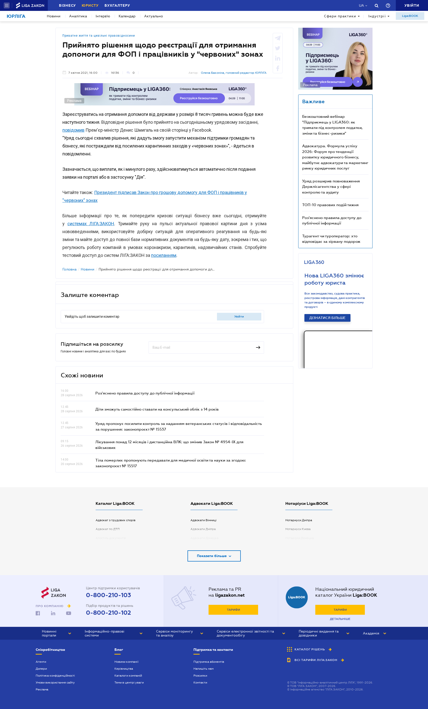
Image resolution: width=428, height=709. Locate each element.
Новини (53, 16)
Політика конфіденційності (55, 675)
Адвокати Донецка (204, 538)
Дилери (41, 668)
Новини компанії (126, 661)
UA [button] (361, 5)
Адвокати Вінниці (203, 520)
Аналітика (78, 16)
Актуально (153, 16)
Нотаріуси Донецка (299, 538)
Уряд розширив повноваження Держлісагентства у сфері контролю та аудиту (331, 186)
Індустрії (377, 16)
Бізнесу (67, 5)
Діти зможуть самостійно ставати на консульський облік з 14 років (157, 409)
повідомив (73, 130)
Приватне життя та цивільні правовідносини (98, 35)
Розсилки (200, 675)
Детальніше (340, 619)
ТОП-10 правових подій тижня (330, 204)
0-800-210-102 (108, 613)
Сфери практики (340, 16)
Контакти (200, 682)
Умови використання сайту (55, 682)
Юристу (90, 5)
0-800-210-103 (108, 595)
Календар (127, 16)
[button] (7, 5)
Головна (69, 269)
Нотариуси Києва (298, 529)
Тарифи (233, 609)
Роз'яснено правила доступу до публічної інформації (144, 393)
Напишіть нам (203, 668)
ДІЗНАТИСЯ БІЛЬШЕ (327, 318)
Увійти (239, 316)
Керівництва (123, 668)
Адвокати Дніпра (203, 529)
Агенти (41, 661)
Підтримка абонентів (208, 661)
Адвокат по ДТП (108, 529)
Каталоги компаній (128, 675)
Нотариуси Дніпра (298, 520)
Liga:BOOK (410, 16)
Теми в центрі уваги (129, 682)
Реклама (42, 689)
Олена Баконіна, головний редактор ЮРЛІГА (234, 72)
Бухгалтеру (117, 5)
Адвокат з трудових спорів (115, 520)
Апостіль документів (111, 538)
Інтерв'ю (103, 16)
